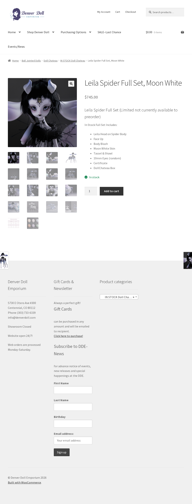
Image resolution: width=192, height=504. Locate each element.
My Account (103, 12)
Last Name (61, 400)
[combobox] (119, 296)
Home (12, 32)
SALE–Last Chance (109, 32)
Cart (117, 12)
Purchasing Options (73, 32)
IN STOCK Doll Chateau (72, 60)
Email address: (64, 434)
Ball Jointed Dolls (31, 60)
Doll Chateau (51, 60)
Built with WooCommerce (24, 482)
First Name (61, 383)
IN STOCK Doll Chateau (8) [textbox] (119, 297)
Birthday (59, 417)
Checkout (130, 12)
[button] (71, 84)
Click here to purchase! (68, 336)
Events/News (16, 46)
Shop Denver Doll (38, 32)
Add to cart (111, 191)
